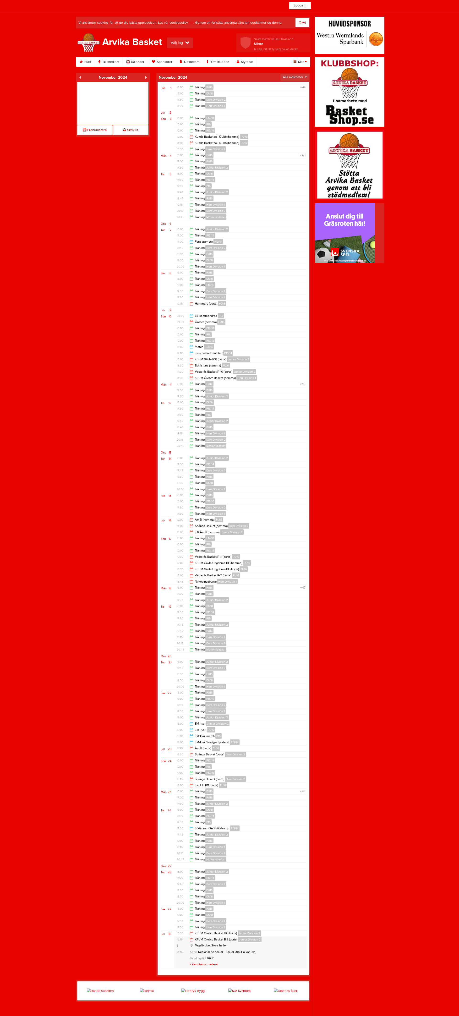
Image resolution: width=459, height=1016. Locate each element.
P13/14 (210, 180)
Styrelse (246, 62)
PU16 (209, 87)
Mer (301, 62)
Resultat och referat (204, 964)
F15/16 (210, 285)
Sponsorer (164, 62)
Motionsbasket (215, 217)
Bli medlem (110, 62)
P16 (208, 124)
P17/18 (210, 130)
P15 (208, 186)
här (191, 23)
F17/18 (210, 118)
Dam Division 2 (215, 100)
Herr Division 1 (215, 106)
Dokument (191, 62)
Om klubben (219, 62)
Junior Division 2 (217, 167)
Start (87, 62)
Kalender (137, 62)
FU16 (209, 155)
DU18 (209, 93)
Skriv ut (132, 130)
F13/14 (210, 235)
